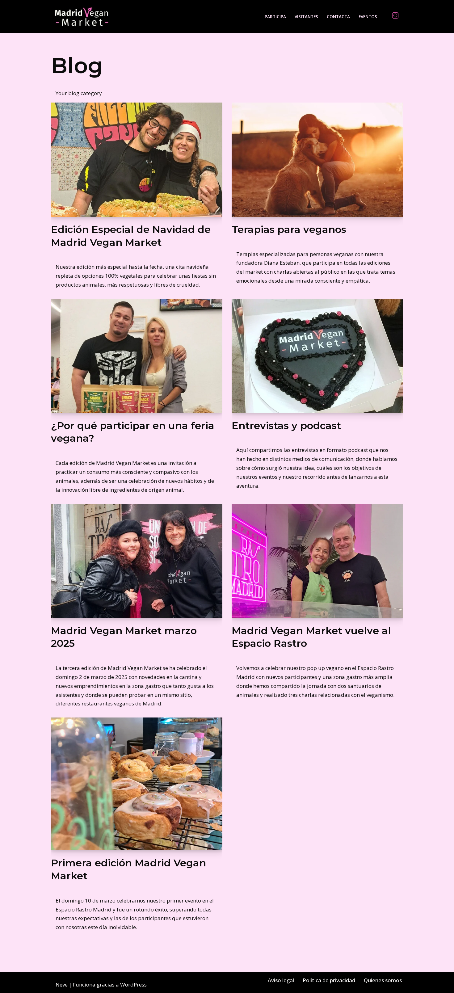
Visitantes (306, 16)
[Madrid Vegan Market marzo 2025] (136, 561)
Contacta (338, 16)
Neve (62, 984)
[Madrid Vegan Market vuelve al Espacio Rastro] (317, 561)
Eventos (368, 16)
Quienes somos (383, 980)
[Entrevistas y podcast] (317, 356)
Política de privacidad (329, 980)
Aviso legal (281, 980)
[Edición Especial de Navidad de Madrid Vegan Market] (136, 160)
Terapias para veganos (289, 229)
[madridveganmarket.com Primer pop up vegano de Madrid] (82, 16)
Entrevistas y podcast (286, 425)
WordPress (133, 984)
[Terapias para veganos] (317, 160)
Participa (275, 16)
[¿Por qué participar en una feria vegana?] (136, 356)
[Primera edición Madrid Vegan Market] (136, 783)
